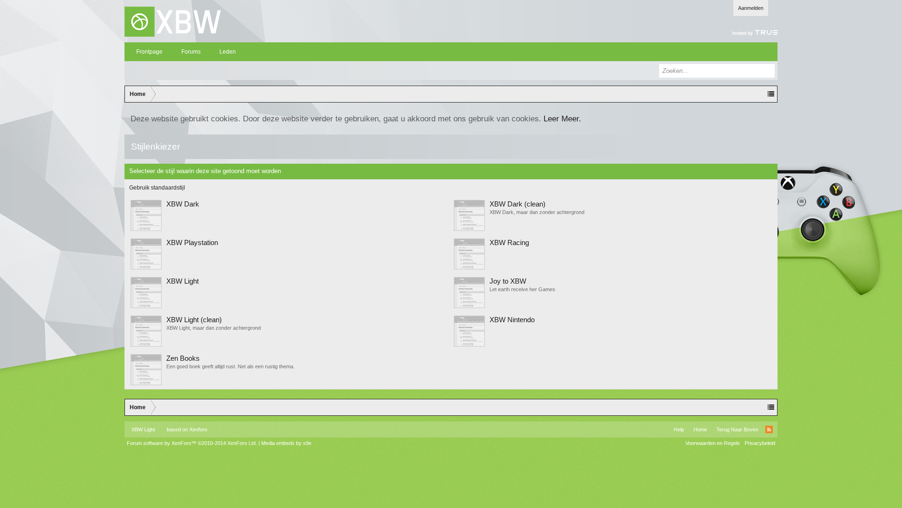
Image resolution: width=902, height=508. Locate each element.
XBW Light (143, 429)
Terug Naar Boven (737, 429)
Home (700, 429)
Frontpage (149, 51)
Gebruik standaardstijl (157, 187)
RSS (769, 429)
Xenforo (198, 429)
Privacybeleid (760, 443)
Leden (227, 51)
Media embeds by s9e (286, 443)
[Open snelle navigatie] (771, 94)
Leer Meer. (562, 118)
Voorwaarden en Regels (712, 443)
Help (679, 429)
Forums (191, 51)
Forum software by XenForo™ (192, 443)
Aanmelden (750, 8)
